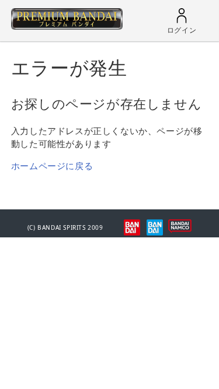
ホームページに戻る (52, 165)
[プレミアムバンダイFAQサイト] (67, 26)
